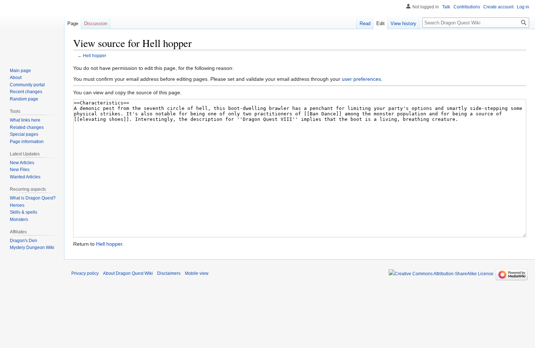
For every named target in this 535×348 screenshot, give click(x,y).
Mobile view (197, 273)
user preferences (361, 79)
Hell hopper (94, 55)
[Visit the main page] (32, 29)
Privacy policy (85, 273)
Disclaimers (169, 273)
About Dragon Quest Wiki (128, 273)
